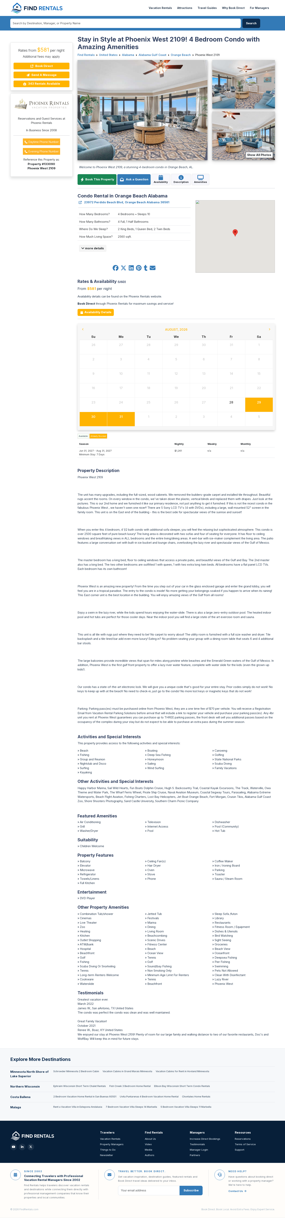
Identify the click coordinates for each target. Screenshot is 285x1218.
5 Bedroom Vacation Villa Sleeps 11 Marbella (186, 1106)
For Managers (259, 8)
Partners (195, 1155)
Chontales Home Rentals (196, 1096)
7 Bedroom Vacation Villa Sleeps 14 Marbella (131, 1106)
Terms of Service (245, 1144)
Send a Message (44, 75)
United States (108, 55)
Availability (161, 181)
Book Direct (44, 66)
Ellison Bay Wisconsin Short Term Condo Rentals (182, 1086)
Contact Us (235, 1191)
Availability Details (97, 312)
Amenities (200, 181)
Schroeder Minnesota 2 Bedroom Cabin (76, 1071)
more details (94, 248)
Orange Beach (181, 55)
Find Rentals (86, 55)
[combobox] (125, 23)
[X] (31, 1147)
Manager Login (199, 1149)
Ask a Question (136, 179)
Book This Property (99, 179)
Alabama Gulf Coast (152, 55)
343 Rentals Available (43, 83)
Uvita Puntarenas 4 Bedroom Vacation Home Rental (149, 1096)
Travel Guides (207, 8)
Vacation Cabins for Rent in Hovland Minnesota (182, 1071)
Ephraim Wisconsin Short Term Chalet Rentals (79, 1086)
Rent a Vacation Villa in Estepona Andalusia (77, 1106)
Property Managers (112, 1144)
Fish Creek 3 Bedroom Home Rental (130, 1086)
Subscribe (191, 1190)
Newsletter (106, 1155)
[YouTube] (13, 1147)
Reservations (243, 1138)
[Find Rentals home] (37, 8)
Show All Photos (259, 155)
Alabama (128, 55)
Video (148, 1144)
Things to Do (108, 1149)
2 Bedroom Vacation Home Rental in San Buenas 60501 (84, 1096)
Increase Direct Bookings (205, 1138)
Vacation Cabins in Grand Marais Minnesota (127, 1071)
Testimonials (197, 1144)
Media (148, 1149)
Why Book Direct (233, 8)
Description (181, 181)
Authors (149, 1155)
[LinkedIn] (22, 1147)
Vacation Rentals (160, 8)
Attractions (184, 8)
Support (239, 1149)
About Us (150, 1138)
